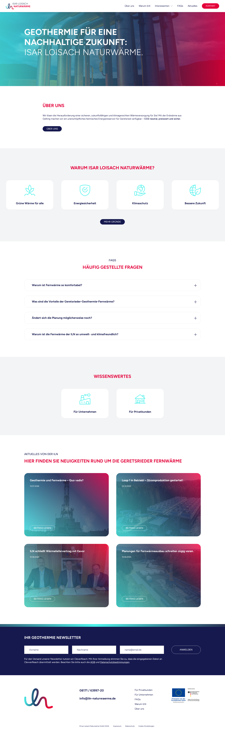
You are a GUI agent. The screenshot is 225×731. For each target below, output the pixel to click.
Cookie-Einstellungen (146, 726)
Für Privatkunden (143, 690)
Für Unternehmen (144, 694)
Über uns (139, 708)
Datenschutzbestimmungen (114, 662)
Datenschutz (130, 726)
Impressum (117, 726)
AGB (92, 662)
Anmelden (186, 649)
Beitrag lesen (42, 528)
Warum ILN (140, 704)
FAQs (138, 699)
